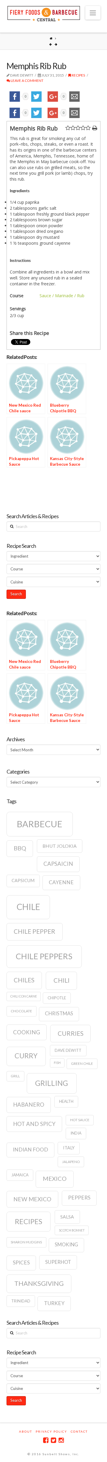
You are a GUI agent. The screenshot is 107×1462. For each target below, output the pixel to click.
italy (69, 1147)
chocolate (21, 1011)
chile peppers (44, 956)
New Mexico (32, 1199)
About (25, 1431)
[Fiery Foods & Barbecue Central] (44, 13)
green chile (82, 1063)
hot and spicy (34, 1124)
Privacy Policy (51, 1431)
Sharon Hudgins (26, 1242)
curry (26, 1055)
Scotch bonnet (72, 1230)
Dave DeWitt (68, 1050)
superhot (58, 1262)
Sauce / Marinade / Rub (62, 295)
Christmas (59, 1013)
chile (28, 907)
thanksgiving (39, 1283)
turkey (54, 1303)
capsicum (23, 880)
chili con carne (23, 996)
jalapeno (71, 1161)
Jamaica (20, 1175)
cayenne (61, 882)
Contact (79, 1431)
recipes (28, 1221)
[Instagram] (61, 1440)
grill (15, 1076)
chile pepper (34, 931)
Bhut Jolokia (60, 846)
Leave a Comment (26, 80)
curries (71, 1033)
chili (62, 980)
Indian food (30, 1149)
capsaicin (58, 863)
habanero (28, 1104)
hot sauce (79, 1120)
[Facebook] (45, 1440)
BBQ (20, 848)
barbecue (39, 824)
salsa (67, 1216)
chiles (24, 980)
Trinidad (20, 1301)
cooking (26, 1032)
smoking (66, 1245)
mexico (55, 1178)
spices (21, 1262)
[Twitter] (53, 1440)
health (66, 1101)
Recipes (78, 75)
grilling (51, 1083)
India (75, 1133)
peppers (79, 1197)
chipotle (57, 997)
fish (57, 1063)
